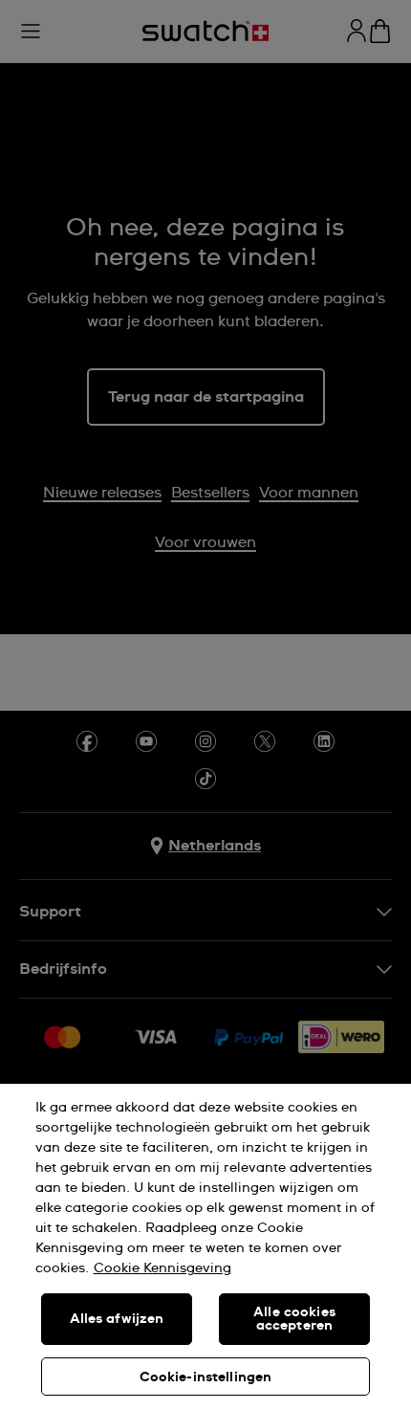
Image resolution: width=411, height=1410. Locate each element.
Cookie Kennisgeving (162, 1268)
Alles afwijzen (117, 1319)
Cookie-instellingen (206, 1377)
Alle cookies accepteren (294, 1319)
